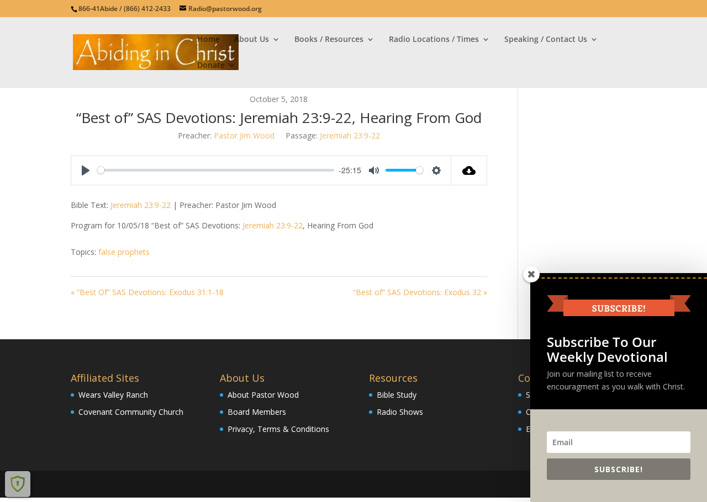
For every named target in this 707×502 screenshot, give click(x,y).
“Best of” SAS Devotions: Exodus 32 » (420, 292)
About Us (251, 39)
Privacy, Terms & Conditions (278, 429)
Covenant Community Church (130, 412)
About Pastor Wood (263, 394)
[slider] (215, 170)
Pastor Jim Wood (244, 135)
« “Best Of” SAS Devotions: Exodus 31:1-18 (147, 292)
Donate (211, 65)
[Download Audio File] (469, 170)
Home (208, 39)
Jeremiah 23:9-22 (350, 135)
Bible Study (396, 394)
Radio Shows (400, 412)
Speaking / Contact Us (545, 39)
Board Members (257, 412)
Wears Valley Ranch (113, 394)
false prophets (124, 252)
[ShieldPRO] (18, 484)
